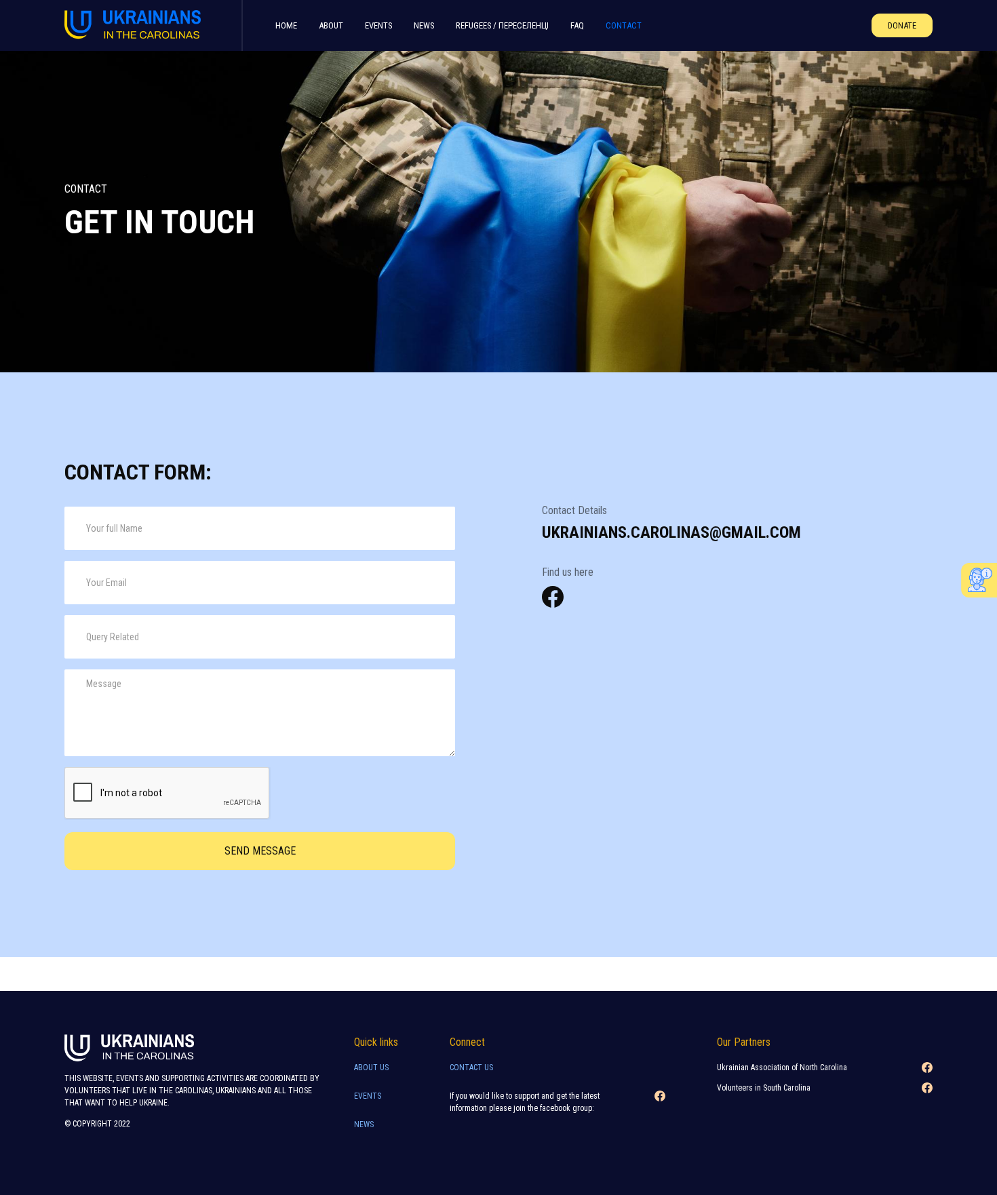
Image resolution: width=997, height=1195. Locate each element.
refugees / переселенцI (502, 25)
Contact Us (471, 1067)
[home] (139, 25)
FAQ (577, 25)
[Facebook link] (553, 597)
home (286, 25)
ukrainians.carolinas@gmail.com (671, 532)
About (331, 25)
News (424, 25)
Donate (902, 25)
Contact (624, 25)
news (364, 1124)
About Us (371, 1067)
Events (378, 25)
